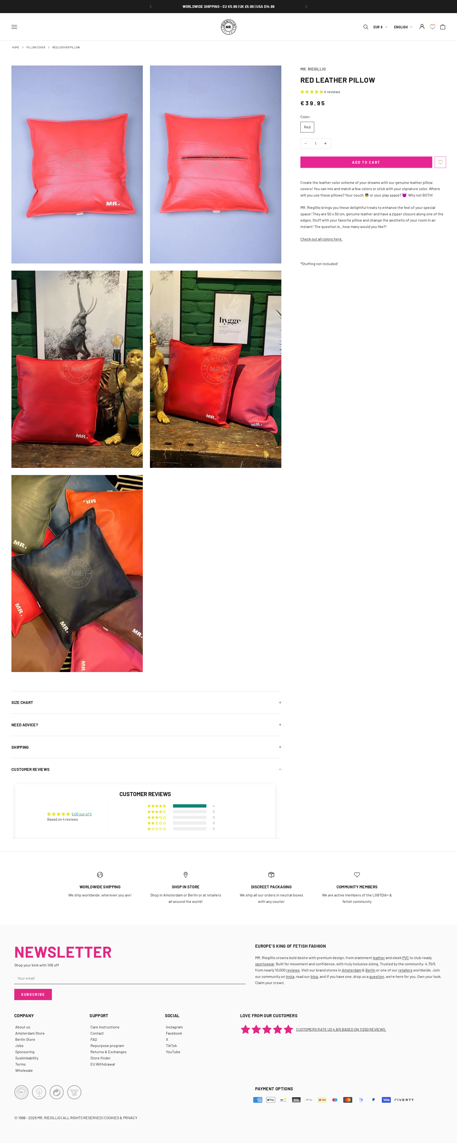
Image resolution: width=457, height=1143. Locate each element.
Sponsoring (25, 1051)
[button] (312, 91)
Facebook (174, 1033)
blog (314, 976)
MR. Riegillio (313, 68)
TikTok (171, 1045)
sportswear (264, 963)
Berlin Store (25, 1039)
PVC (405, 957)
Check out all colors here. (321, 239)
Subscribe (33, 994)
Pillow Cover (35, 47)
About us (22, 1027)
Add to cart (366, 162)
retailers (405, 970)
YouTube (173, 1051)
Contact (97, 1033)
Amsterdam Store (30, 1033)
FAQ (93, 1039)
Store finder (100, 1058)
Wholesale (24, 1070)
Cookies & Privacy (120, 1117)
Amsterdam (351, 970)
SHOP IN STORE (185, 886)
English (401, 27)
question (376, 976)
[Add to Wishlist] (440, 162)
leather (379, 957)
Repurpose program (107, 1045)
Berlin (370, 970)
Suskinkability (26, 1058)
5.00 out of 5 (82, 814)
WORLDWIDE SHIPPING (99, 886)
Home (15, 47)
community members (357, 886)
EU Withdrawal (102, 1064)
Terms (20, 1064)
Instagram (174, 1027)
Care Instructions (104, 1027)
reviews (293, 970)
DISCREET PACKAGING (228, 6)
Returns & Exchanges (108, 1051)
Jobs (19, 1045)
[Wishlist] (432, 26)
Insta (290, 976)
